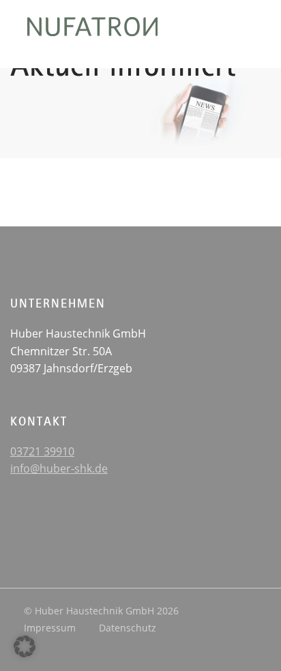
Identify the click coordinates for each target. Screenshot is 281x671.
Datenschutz (127, 627)
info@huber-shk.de (59, 468)
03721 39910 (42, 451)
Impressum (50, 627)
